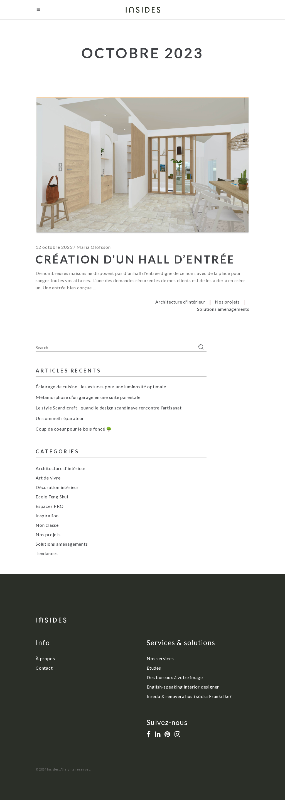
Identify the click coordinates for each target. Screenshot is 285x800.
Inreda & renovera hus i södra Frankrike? (189, 696)
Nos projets (227, 301)
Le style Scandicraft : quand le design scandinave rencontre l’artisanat (109, 407)
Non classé (47, 525)
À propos (45, 658)
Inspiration (47, 515)
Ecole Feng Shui (52, 496)
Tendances (47, 553)
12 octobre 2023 (54, 247)
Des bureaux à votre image (175, 677)
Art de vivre (48, 477)
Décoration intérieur (57, 487)
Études (154, 667)
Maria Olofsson (94, 247)
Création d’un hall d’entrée (135, 259)
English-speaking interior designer (183, 686)
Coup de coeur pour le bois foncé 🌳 (74, 428)
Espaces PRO (50, 506)
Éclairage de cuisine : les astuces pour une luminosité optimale (101, 386)
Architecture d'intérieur (180, 301)
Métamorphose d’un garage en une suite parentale (88, 397)
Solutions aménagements (223, 309)
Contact (44, 667)
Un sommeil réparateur (60, 418)
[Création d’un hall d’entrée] (142, 165)
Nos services (160, 658)
